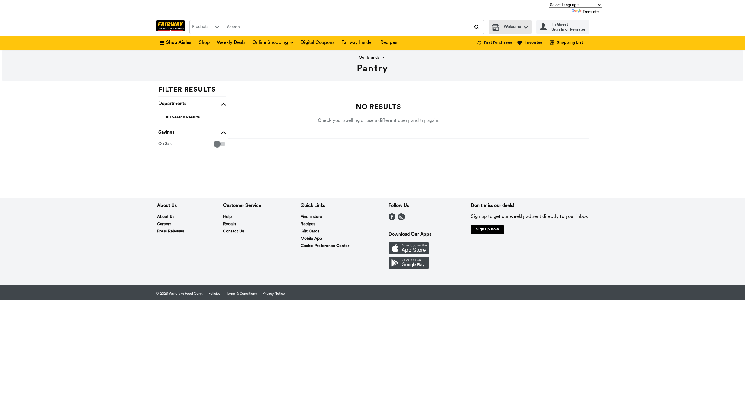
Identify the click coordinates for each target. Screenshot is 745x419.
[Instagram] (401, 219)
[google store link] (409, 267)
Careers (164, 224)
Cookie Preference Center (325, 246)
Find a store (311, 217)
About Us (165, 217)
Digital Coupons (317, 42)
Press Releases (170, 231)
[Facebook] (392, 219)
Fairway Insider (357, 42)
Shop (204, 42)
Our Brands (369, 58)
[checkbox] (161, 144)
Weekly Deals (231, 42)
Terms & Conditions (241, 294)
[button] (526, 25)
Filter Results (187, 89)
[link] (494, 43)
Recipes (388, 42)
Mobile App (311, 239)
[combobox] (205, 27)
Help (227, 217)
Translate (591, 12)
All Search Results (183, 117)
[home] (171, 27)
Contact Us (233, 231)
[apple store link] (409, 253)
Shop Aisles (178, 42)
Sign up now (487, 229)
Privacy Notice (273, 294)
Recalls (229, 224)
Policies (214, 294)
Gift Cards (310, 231)
